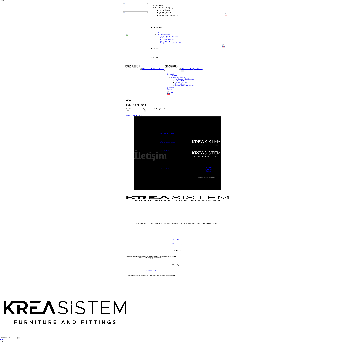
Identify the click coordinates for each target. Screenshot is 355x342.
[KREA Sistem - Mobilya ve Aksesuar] (144, 69)
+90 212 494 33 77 (165, 150)
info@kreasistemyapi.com (167, 142)
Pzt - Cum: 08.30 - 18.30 (167, 133)
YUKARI (3, 339)
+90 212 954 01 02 (165, 168)
